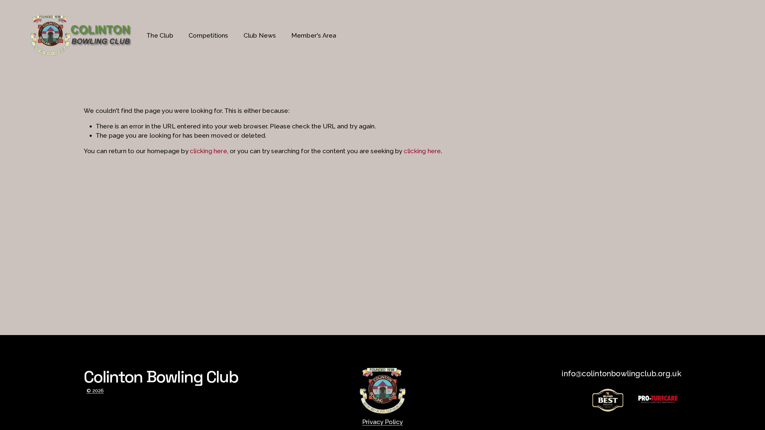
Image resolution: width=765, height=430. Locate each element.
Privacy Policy (382, 422)
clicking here (208, 151)
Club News (260, 35)
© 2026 (95, 391)
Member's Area (313, 35)
